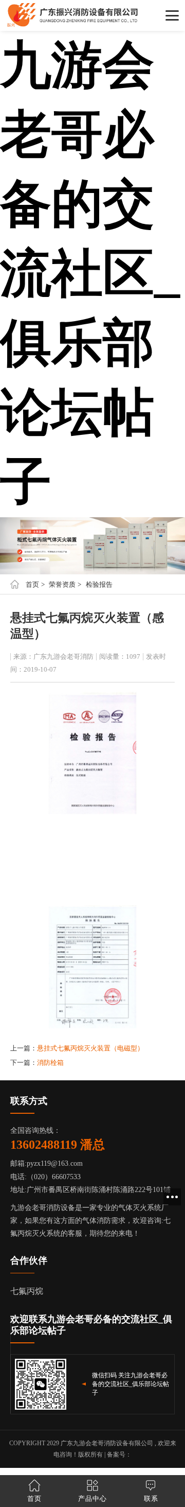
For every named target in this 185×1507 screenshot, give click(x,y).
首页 (32, 584)
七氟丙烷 (26, 1291)
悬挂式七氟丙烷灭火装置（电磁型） (90, 1048)
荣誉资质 (62, 584)
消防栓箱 (50, 1062)
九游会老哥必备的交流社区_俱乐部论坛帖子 (90, 274)
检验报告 (99, 584)
